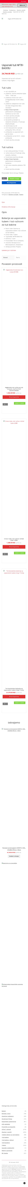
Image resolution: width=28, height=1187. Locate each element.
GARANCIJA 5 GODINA (9, 250)
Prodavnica (12, 10)
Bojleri (4, 1111)
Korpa (22, 1182)
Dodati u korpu (14, 179)
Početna (5, 10)
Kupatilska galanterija (9, 1121)
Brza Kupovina (11, 183)
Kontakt (23, 1)
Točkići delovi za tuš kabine (10, 1134)
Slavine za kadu (7, 12)
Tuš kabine (5, 1137)
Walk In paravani (7, 1150)
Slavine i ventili (21, 10)
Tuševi (21, 194)
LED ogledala (6, 1124)
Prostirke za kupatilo (8, 1127)
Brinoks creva (6, 1113)
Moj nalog (4, 1184)
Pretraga (14, 1184)
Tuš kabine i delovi (8, 1140)
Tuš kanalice (6, 1142)
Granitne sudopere (8, 1116)
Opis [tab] (3, 202)
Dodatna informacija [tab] (8, 207)
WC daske (5, 1153)
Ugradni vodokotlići (8, 1148)
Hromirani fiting (7, 1119)
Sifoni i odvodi (6, 1129)
